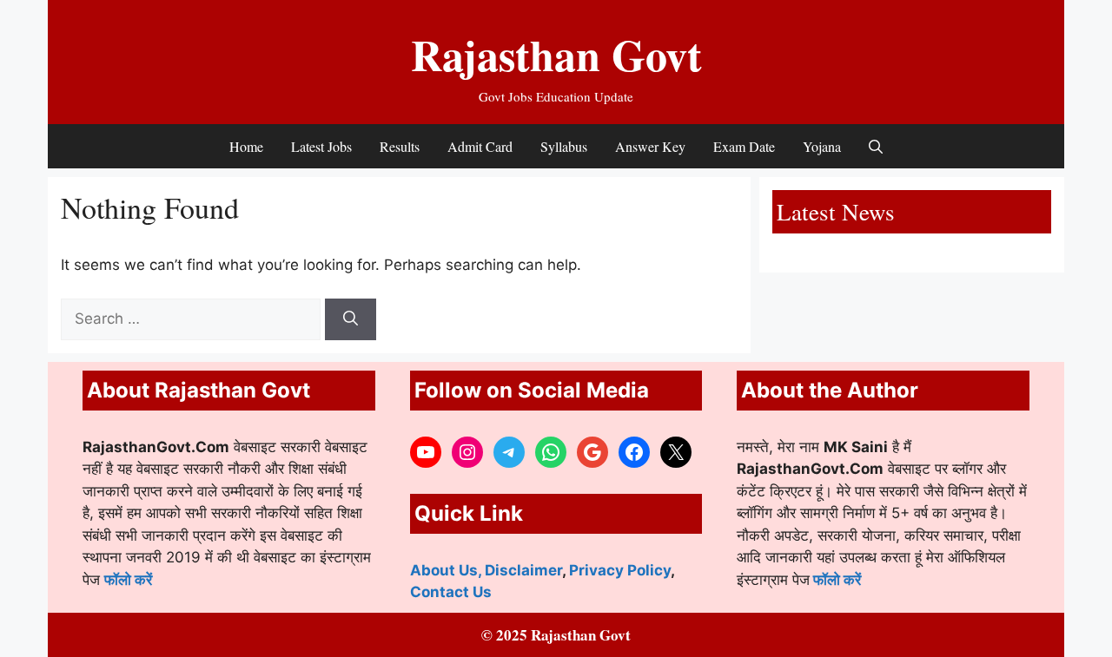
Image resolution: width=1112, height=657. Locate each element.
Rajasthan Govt (556, 54)
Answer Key (650, 146)
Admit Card (480, 146)
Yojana (822, 146)
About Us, (447, 570)
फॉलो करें (128, 579)
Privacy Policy (620, 570)
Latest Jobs (321, 146)
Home (246, 146)
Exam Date (744, 146)
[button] (876, 146)
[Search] (350, 319)
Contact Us (451, 592)
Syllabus (563, 146)
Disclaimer (523, 570)
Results (400, 146)
